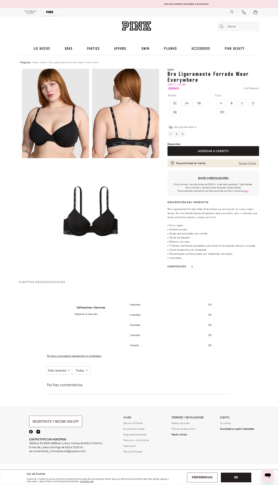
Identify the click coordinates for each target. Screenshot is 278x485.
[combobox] (238, 26)
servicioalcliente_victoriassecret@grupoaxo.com (57, 451)
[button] (220, 103)
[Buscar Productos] (222, 26)
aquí (246, 190)
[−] (170, 134)
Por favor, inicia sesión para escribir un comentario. (74, 355)
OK (236, 477)
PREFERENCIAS (202, 477)
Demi (43, 62)
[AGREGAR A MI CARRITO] (213, 151)
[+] (182, 134)
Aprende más (87, 481)
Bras (35, 62)
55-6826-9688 (48, 443)
